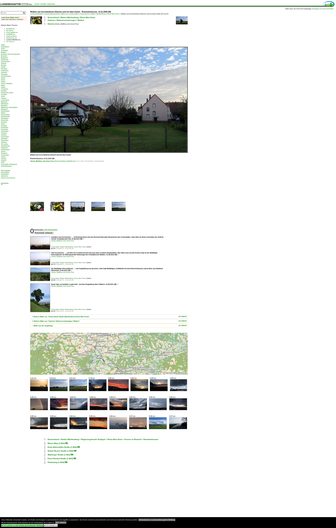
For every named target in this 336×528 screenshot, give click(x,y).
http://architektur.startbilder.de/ (65, 161)
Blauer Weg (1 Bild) (56, 443)
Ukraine (4, 159)
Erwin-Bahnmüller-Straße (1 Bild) (62, 447)
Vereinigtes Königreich (9, 164)
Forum (37, 4)
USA (2, 162)
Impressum (51, 4)
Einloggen (315, 9)
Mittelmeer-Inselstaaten (9, 107)
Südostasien (5, 150)
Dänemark (4, 60)
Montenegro (5, 111)
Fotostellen (5, 174)
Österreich (4, 120)
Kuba (3, 96)
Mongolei (4, 109)
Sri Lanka (4, 144)
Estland (3, 63)
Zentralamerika (6, 166)
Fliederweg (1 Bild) (56, 462)
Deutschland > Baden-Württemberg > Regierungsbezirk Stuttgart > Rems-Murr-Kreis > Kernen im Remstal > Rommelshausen (103, 439)
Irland (3, 80)
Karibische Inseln (7, 93)
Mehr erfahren (61, 523)
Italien (3, 85)
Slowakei (4, 139)
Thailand (4, 153)
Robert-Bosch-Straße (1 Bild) (61, 451)
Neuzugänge (5, 170)
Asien (3, 49)
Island (3, 82)
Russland (4, 129)
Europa (3, 65)
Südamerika (5, 146)
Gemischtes (5, 172)
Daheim (51, 24)
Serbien (4, 135)
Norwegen (4, 118)
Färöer (3, 67)
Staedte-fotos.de (11, 38)
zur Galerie (182, 316)
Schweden (5, 131)
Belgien (3, 52)
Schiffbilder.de (10, 34)
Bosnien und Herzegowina (10, 54)
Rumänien (4, 128)
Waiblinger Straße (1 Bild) (59, 455)
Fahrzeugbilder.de (12, 32)
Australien (4, 50)
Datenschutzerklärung (8, 178)
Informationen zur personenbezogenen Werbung (157, 520)
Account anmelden (327, 9)
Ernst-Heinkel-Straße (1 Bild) (60, 458)
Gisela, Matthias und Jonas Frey (42, 161)
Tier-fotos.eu (10, 41)
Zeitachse (4, 176)
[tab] (109, 316)
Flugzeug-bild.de (11, 36)
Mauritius (4, 105)
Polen (3, 124)
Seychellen (5, 137)
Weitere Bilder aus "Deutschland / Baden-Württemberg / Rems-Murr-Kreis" (62, 317)
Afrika (3, 45)
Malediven (4, 104)
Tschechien (5, 155)
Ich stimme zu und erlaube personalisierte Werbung (22, 525)
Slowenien (5, 140)
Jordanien (4, 89)
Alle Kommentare (51, 230)
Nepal (3, 113)
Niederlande (5, 117)
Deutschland (84, 14)
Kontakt (43, 4)
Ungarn (3, 161)
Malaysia (4, 102)
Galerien (4, 72)
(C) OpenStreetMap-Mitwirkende (175, 373)
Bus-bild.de (9, 30)
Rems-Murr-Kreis (113, 14)
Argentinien (5, 47)
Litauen (3, 98)
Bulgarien (4, 58)
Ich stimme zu (50, 525)
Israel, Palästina (6, 83)
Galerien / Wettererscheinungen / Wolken (66, 20)
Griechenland (6, 76)
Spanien (4, 142)
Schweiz (4, 133)
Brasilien (4, 56)
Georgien (4, 74)
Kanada (4, 91)
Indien (3, 78)
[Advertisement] (78, 35)
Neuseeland (5, 115)
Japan (3, 87)
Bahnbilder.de (10, 29)
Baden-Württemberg (98, 14)
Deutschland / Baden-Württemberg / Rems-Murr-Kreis (71, 17)
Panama (4, 122)
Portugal (4, 126)
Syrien (3, 151)
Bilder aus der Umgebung (43, 326)
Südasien (4, 148)
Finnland (4, 69)
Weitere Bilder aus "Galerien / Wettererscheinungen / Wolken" (57, 321)
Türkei (3, 157)
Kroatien (4, 94)
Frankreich (5, 71)
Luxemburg (5, 100)
